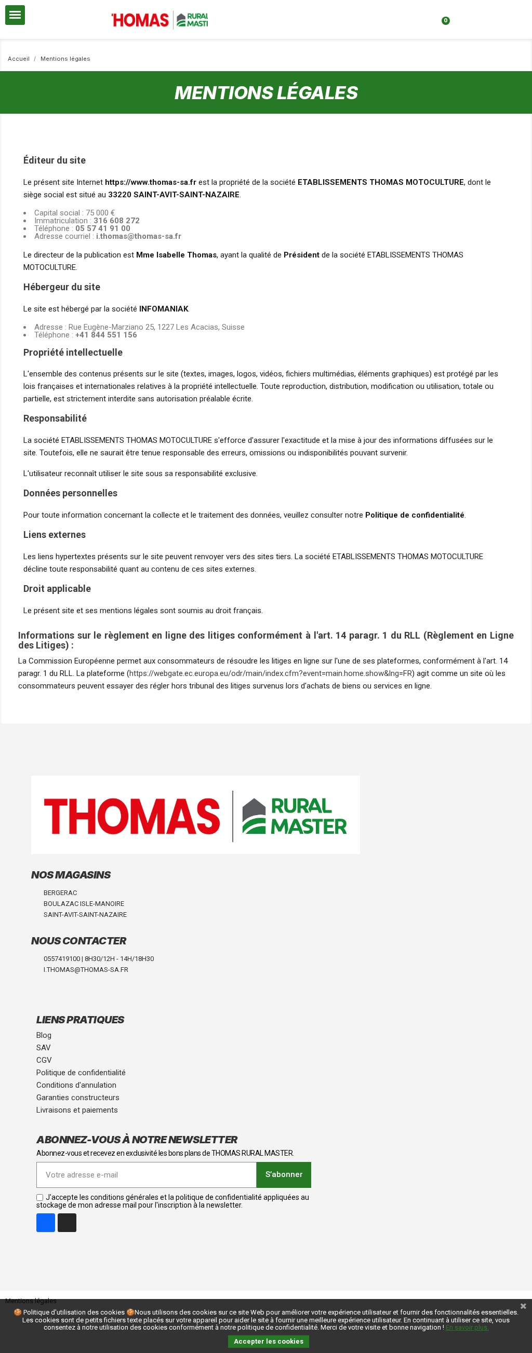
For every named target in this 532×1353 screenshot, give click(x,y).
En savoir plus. (467, 1327)
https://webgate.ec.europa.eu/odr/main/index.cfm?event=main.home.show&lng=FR (270, 673)
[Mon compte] (333, 13)
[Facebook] (45, 1222)
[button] (228, 10)
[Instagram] (67, 1222)
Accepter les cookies (268, 1341)
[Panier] (442, 13)
